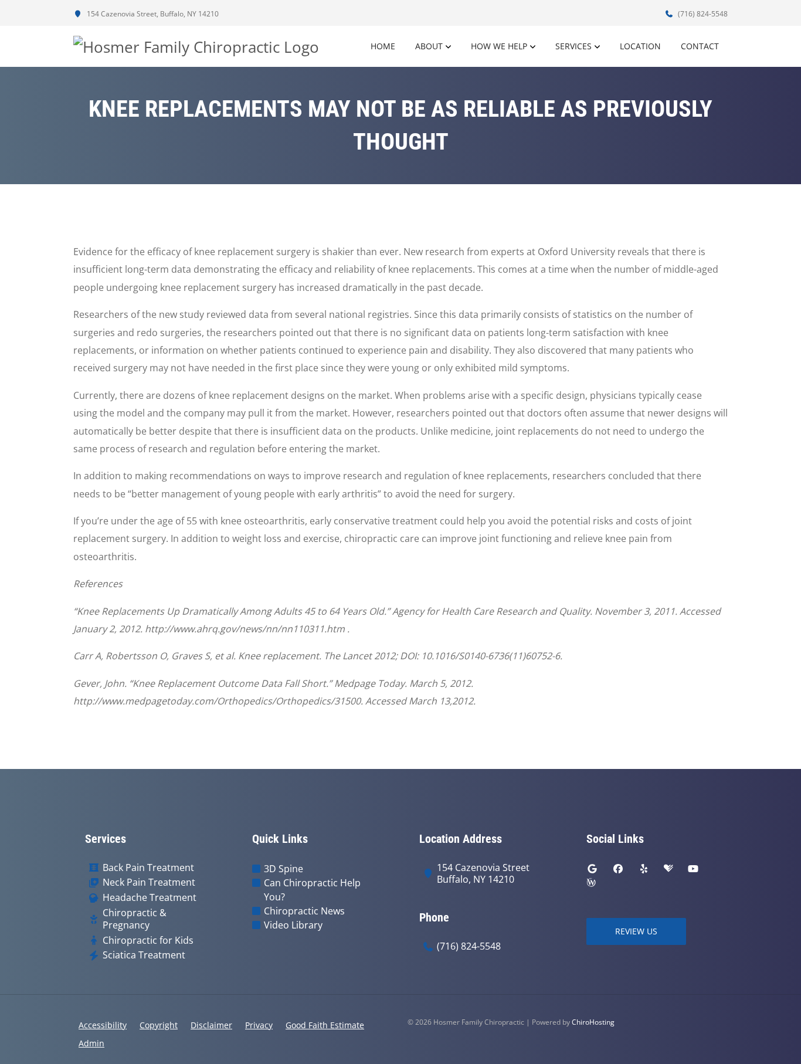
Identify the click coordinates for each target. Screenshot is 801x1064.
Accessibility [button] (103, 1025)
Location (640, 46)
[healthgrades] (668, 869)
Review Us (636, 931)
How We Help (499, 46)
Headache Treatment (149, 898)
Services (573, 46)
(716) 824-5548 (702, 14)
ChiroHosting (593, 1022)
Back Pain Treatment (148, 868)
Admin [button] (91, 1043)
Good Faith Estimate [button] (325, 1025)
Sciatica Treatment (144, 955)
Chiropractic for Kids (148, 940)
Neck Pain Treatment (149, 882)
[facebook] (618, 869)
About (429, 46)
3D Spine (283, 868)
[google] (592, 869)
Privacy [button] (259, 1025)
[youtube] (693, 869)
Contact (700, 46)
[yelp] (644, 869)
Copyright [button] (159, 1025)
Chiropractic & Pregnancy (135, 919)
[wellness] (591, 883)
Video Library (293, 925)
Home (383, 46)
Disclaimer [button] (211, 1025)
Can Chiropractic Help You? (312, 889)
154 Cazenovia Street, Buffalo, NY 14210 (152, 14)
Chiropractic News (304, 910)
